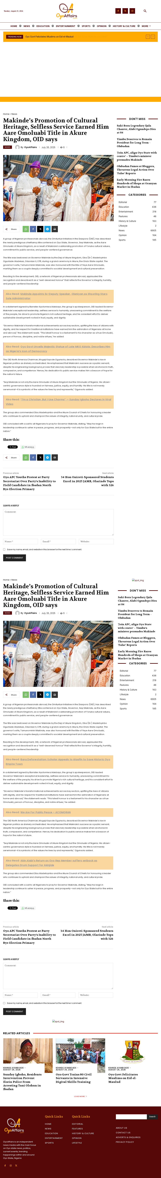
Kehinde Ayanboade (13, 1067)
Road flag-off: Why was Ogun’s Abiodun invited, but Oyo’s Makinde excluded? (64, 36)
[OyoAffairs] (18, 147)
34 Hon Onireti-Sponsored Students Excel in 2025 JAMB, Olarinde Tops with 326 (87, 481)
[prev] (148, 37)
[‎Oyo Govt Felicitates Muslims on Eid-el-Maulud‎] (133, 1055)
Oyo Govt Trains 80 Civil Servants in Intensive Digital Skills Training (74, 1078)
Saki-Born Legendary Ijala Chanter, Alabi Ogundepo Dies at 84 (136, 129)
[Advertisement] (80, 73)
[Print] (55, 229)
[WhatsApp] (26, 229)
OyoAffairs (30, 147)
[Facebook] (118, 11)
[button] (145, 11)
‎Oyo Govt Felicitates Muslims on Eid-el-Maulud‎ (123, 1078)
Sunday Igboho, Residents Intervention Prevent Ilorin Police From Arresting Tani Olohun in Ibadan (22, 1082)
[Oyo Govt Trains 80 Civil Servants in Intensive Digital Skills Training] (80, 1055)
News (14, 113)
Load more (79, 1096)
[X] (40, 229)
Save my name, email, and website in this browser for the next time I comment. (44, 549)
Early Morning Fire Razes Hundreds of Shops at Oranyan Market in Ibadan (137, 183)
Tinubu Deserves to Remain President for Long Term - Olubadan (134, 142)
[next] (153, 37)
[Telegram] (47, 229)
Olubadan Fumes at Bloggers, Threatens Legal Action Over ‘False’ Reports (136, 170)
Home (6, 113)
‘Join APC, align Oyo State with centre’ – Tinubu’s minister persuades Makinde (137, 156)
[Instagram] (132, 11)
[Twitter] (125, 11)
